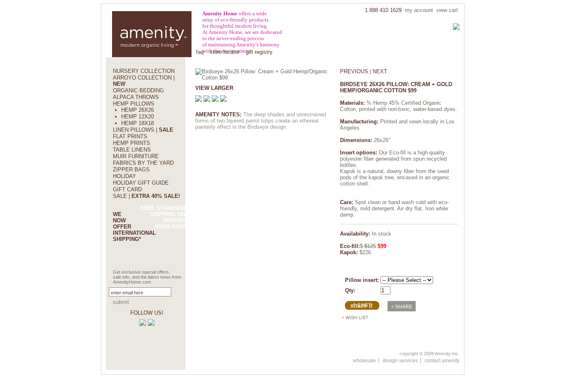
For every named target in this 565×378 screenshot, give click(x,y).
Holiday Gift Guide (141, 183)
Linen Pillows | (143, 130)
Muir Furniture (136, 156)
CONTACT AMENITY (442, 361)
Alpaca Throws (136, 97)
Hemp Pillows (133, 104)
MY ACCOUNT (419, 10)
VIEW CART (447, 10)
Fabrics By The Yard (143, 163)
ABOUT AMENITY (129, 52)
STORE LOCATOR (224, 52)
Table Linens (132, 150)
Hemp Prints (131, 143)
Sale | (146, 196)
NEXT (380, 71)
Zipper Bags (131, 169)
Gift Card (127, 189)
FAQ (199, 52)
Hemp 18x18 (137, 123)
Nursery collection (144, 71)
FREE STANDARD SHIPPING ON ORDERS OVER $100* (162, 217)
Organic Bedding (138, 90)
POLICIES (181, 52)
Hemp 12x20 (137, 116)
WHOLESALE (364, 361)
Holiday (124, 176)
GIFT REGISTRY (259, 52)
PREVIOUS (354, 71)
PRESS (158, 52)
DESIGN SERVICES (400, 361)
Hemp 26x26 (137, 110)
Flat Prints (130, 136)
